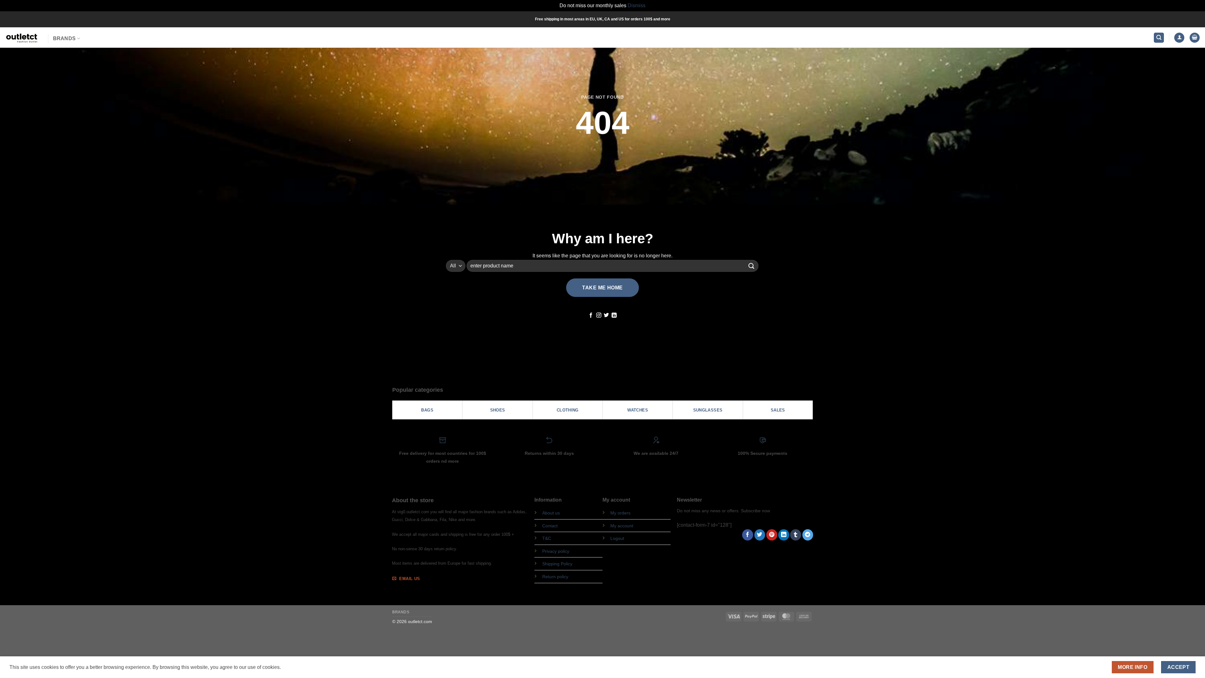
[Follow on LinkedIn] (614, 315)
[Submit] (751, 266)
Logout (617, 538)
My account (621, 525)
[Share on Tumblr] (795, 535)
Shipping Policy (557, 563)
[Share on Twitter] (759, 535)
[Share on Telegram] (807, 535)
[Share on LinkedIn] (783, 535)
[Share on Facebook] (747, 535)
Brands (64, 38)
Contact (550, 525)
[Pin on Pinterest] (771, 535)
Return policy (555, 576)
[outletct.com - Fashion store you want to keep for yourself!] (22, 38)
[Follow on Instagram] (598, 315)
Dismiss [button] (636, 5)
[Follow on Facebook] (590, 315)
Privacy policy (555, 551)
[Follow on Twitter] (606, 315)
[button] (1159, 38)
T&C (546, 538)
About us (551, 512)
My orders (620, 512)
